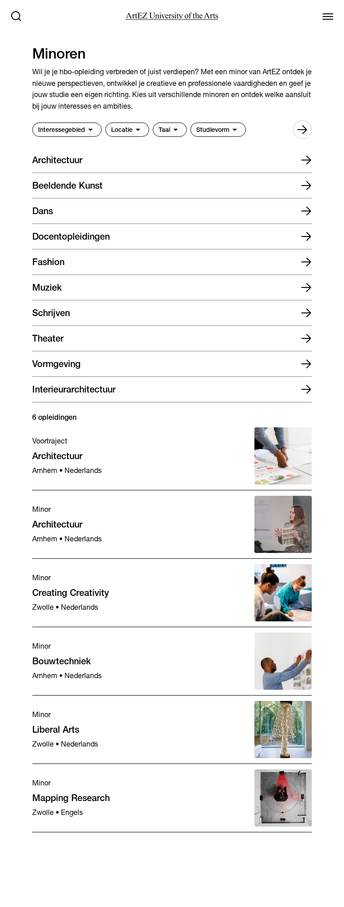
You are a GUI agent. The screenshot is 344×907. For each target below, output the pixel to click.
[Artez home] (172, 16)
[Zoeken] (16, 16)
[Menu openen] (327, 16)
